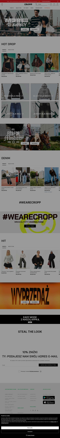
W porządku (30, 427)
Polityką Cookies (53, 421)
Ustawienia (30, 431)
